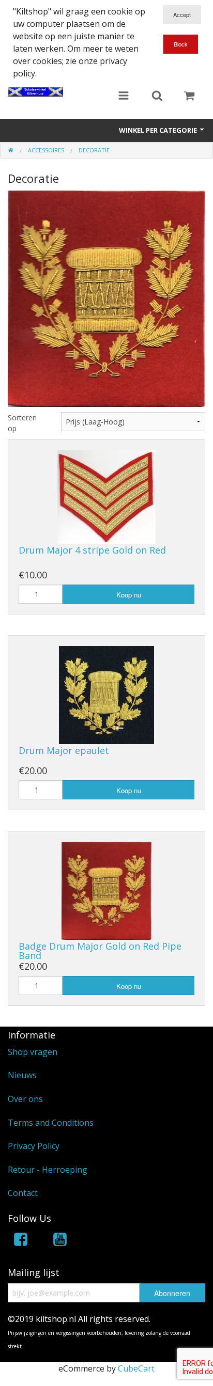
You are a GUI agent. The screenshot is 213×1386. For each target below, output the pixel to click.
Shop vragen (32, 1052)
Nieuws (22, 1075)
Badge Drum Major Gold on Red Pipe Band (100, 951)
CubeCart (136, 1368)
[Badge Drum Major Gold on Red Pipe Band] (106, 890)
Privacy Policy (33, 1146)
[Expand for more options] (124, 96)
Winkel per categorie (159, 130)
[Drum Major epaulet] (106, 694)
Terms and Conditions (51, 1122)
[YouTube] (60, 1241)
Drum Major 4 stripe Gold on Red (92, 550)
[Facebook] (20, 1241)
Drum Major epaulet (64, 750)
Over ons (25, 1099)
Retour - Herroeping (47, 1169)
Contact (23, 1193)
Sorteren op (22, 423)
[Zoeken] (157, 96)
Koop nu (128, 595)
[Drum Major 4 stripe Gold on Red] (106, 496)
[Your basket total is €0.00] (189, 96)
